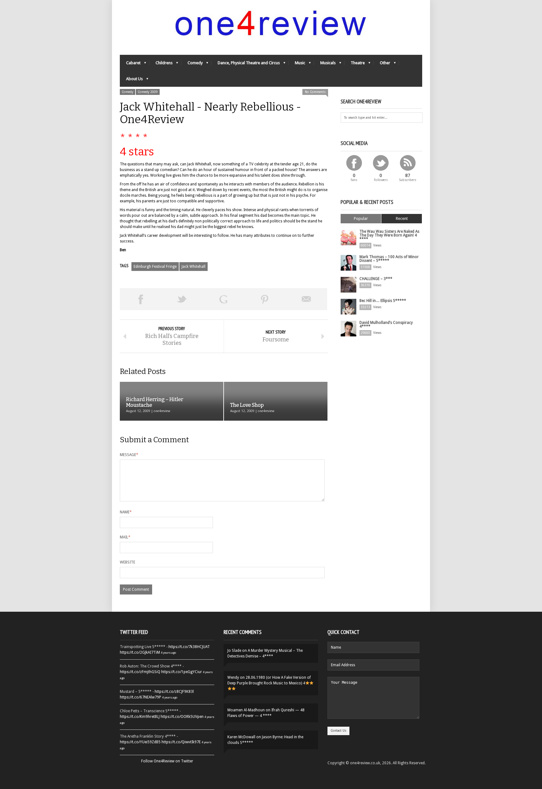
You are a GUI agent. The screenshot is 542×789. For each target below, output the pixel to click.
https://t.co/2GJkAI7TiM (140, 652)
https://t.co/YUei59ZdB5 (140, 742)
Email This (306, 299)
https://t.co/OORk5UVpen (182, 716)
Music (297, 64)
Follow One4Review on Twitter (167, 761)
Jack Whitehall (193, 266)
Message (129, 455)
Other (382, 64)
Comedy (192, 64)
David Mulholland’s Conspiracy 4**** (386, 324)
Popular (361, 218)
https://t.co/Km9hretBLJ (140, 716)
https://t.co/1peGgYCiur (181, 672)
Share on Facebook (140, 299)
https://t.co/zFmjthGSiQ (140, 672)
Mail (125, 537)
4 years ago (168, 652)
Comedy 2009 (148, 92)
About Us (131, 80)
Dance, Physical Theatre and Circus (245, 64)
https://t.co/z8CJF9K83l (174, 691)
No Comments (315, 92)
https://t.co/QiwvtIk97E (181, 742)
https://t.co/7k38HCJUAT (189, 647)
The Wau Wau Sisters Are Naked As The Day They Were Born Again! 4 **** (389, 235)
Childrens (161, 64)
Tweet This (182, 299)
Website (127, 562)
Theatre (354, 64)
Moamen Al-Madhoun (246, 710)
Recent (402, 218)
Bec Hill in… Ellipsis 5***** (382, 300)
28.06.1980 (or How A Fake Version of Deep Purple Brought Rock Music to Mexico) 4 (269, 680)
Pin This (264, 299)
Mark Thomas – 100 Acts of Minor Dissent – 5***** (389, 259)
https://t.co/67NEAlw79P (140, 697)
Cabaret (130, 64)
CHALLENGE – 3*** (375, 279)
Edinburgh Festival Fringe (155, 266)
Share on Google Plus (223, 299)
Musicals (325, 64)
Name (126, 512)
